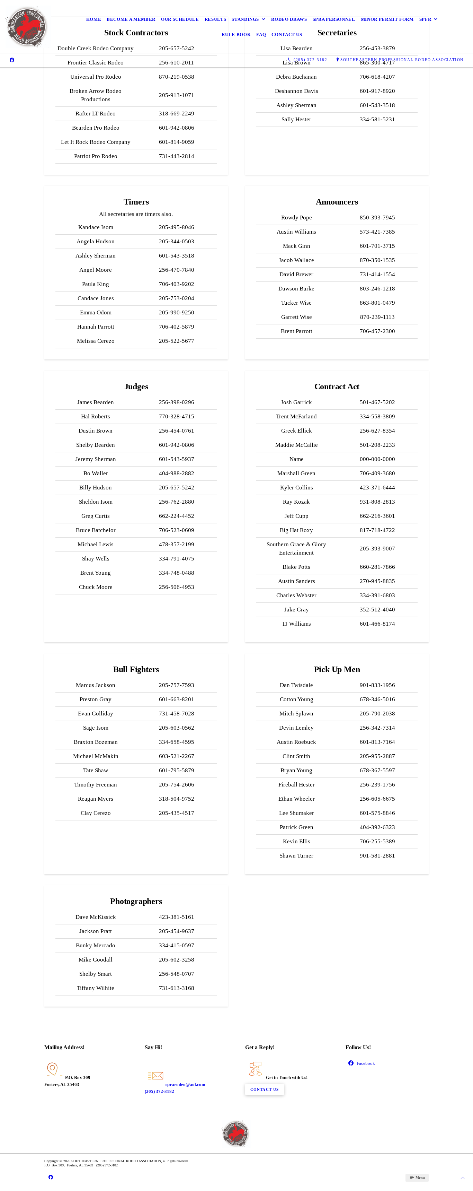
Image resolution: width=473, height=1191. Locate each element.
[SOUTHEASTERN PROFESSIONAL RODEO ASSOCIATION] (28, 27)
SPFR (425, 19)
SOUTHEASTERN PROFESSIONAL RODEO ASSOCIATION (402, 60)
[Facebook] (12, 60)
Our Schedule (180, 19)
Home (93, 19)
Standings (245, 19)
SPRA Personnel (334, 19)
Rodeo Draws (289, 19)
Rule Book (236, 34)
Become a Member (131, 19)
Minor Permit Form (387, 19)
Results (215, 19)
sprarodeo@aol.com (185, 1084)
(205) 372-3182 (159, 1091)
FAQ (261, 34)
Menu (419, 1177)
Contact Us (286, 34)
